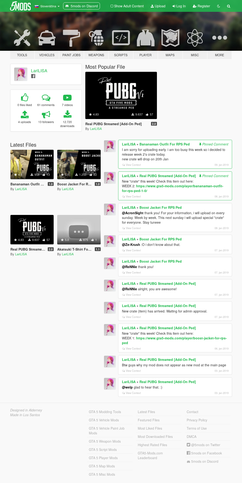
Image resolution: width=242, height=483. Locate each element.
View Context (133, 165)
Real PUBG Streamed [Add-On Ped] (167, 175)
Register (203, 6)
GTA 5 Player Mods (103, 457)
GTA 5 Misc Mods (102, 474)
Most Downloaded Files (155, 436)
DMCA (191, 436)
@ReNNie (129, 266)
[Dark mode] (219, 6)
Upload (159, 6)
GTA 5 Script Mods (103, 449)
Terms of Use (197, 428)
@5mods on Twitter (205, 444)
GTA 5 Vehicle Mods (104, 420)
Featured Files (149, 420)
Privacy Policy (197, 420)
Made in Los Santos (25, 414)
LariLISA (39, 70)
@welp (127, 387)
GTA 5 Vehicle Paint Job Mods (107, 430)
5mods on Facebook (206, 453)
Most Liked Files (150, 428)
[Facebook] (33, 75)
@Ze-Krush (131, 244)
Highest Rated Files (152, 444)
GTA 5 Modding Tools (105, 411)
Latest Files (146, 411)
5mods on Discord (204, 461)
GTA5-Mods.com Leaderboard (150, 455)
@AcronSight (132, 212)
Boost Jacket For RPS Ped (160, 207)
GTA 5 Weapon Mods (105, 441)
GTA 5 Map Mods (102, 466)
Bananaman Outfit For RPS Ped (164, 144)
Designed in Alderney (26, 410)
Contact (192, 411)
